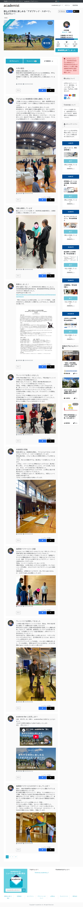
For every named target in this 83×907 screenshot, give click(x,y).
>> (16, 856)
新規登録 (75, 5)
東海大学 (64, 32)
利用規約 (19, 896)
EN (58, 1)
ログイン (67, 5)
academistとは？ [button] (57, 5)
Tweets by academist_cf (41, 872)
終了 (70, 161)
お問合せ (52, 896)
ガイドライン (30, 896)
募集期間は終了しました (67, 50)
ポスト (76, 11)
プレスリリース (64, 896)
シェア (70, 11)
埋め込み (62, 11)
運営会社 (75, 896)
